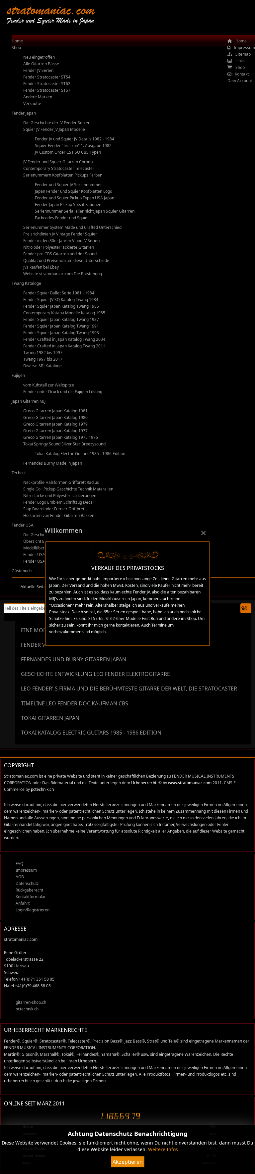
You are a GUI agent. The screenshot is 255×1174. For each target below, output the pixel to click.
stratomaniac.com (51, 10)
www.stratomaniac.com (190, 783)
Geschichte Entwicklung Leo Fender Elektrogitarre (95, 674)
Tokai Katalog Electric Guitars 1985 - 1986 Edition (91, 732)
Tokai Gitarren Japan (50, 718)
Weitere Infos (163, 1149)
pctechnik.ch (42, 789)
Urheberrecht (143, 783)
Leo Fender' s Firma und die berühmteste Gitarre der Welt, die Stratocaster (129, 688)
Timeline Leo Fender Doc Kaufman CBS (74, 703)
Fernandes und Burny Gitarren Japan (73, 659)
